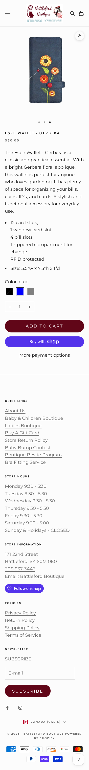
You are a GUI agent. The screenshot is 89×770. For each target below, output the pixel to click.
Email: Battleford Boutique (35, 576)
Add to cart (44, 326)
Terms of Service (23, 635)
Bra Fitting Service (25, 462)
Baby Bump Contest (27, 447)
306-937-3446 (20, 569)
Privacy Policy (20, 613)
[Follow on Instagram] (20, 707)
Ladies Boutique (23, 425)
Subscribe (28, 691)
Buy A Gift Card (22, 433)
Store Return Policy (26, 440)
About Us (15, 411)
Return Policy (20, 620)
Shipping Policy (22, 627)
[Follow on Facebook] (7, 707)
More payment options (44, 355)
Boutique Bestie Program (33, 455)
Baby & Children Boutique (34, 418)
